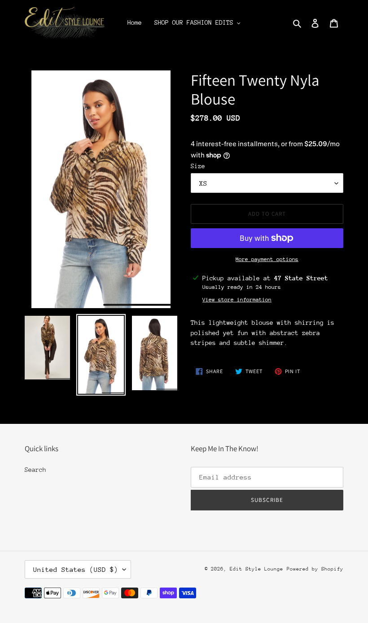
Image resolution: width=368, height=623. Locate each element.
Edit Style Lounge (256, 569)
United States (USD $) (75, 569)
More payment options (267, 259)
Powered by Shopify (315, 569)
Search (35, 469)
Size (198, 166)
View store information (237, 299)
